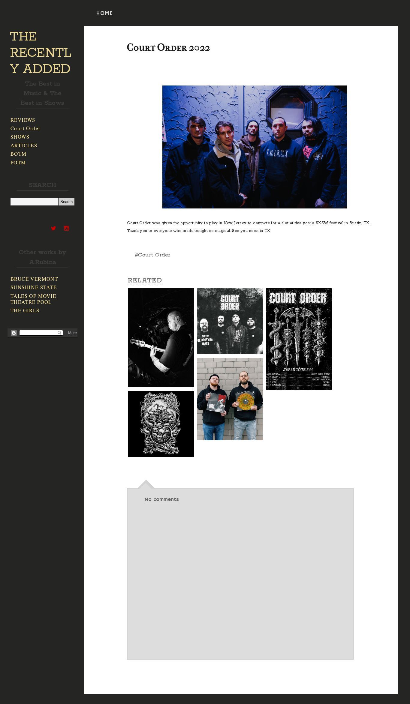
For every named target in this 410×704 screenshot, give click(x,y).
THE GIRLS (25, 310)
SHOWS (20, 136)
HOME (104, 13)
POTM (18, 162)
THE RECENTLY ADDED (40, 53)
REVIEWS (23, 119)
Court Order (26, 128)
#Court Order (152, 255)
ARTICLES (24, 145)
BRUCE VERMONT (34, 278)
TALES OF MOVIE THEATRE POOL (33, 298)
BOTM (19, 153)
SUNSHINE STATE (34, 287)
